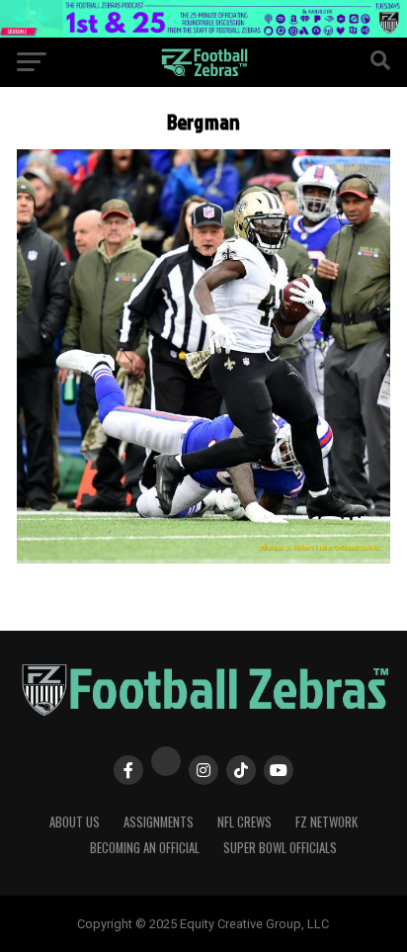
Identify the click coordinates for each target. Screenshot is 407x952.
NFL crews (244, 822)
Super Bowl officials (280, 847)
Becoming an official (145, 847)
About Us (74, 822)
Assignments (158, 822)
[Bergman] (203, 558)
